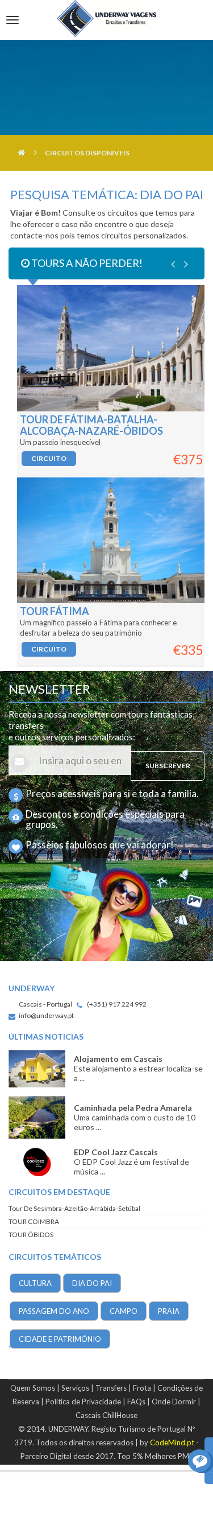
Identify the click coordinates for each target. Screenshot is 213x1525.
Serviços (75, 1387)
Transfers (111, 1387)
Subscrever (167, 765)
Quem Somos (32, 1387)
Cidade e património (60, 1338)
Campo (123, 1311)
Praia (168, 1311)
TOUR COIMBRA (34, 1221)
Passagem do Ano (54, 1311)
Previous (172, 264)
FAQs (136, 1401)
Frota (142, 1387)
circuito (48, 458)
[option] (106, 475)
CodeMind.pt (172, 1442)
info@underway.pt (46, 1015)
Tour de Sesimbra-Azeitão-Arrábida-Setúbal (74, 1208)
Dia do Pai (92, 1283)
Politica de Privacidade (83, 1401)
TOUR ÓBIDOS (31, 1234)
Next (185, 264)
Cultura (35, 1283)
